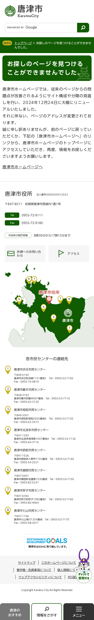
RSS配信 (73, 577)
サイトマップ (26, 562)
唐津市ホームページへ (22, 167)
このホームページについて (58, 562)
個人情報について (69, 569)
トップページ (23, 43)
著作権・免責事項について (34, 569)
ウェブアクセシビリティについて (40, 577)
